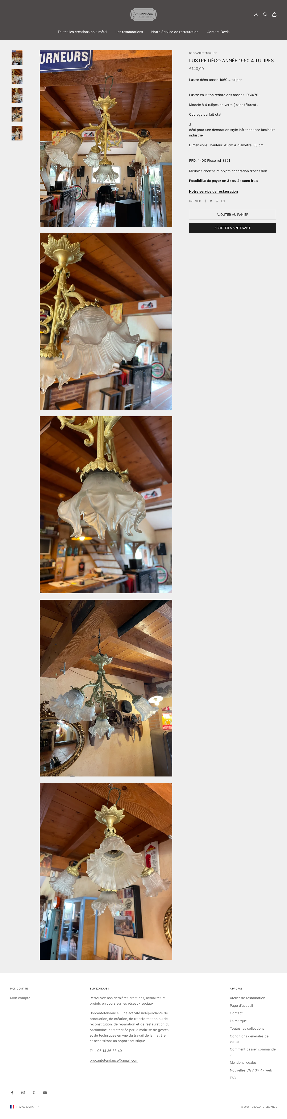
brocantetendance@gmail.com (114, 1060)
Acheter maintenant (233, 228)
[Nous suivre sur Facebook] (12, 1093)
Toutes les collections (247, 1028)
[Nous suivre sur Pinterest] (34, 1093)
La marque (238, 1021)
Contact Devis (218, 32)
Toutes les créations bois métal (82, 32)
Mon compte (20, 998)
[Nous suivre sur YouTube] (45, 1093)
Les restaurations (129, 32)
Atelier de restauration (247, 998)
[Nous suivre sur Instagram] (23, 1093)
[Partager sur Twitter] (211, 201)
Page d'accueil (241, 1005)
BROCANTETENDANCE (203, 53)
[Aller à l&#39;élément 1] (17, 58)
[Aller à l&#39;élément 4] (17, 114)
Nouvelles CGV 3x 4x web (251, 1070)
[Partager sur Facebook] (205, 201)
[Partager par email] (223, 201)
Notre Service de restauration (174, 32)
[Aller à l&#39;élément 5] (17, 133)
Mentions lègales (243, 1062)
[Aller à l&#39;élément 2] (17, 76)
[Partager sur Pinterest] (217, 201)
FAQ (233, 1078)
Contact (236, 1013)
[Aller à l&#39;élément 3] (17, 95)
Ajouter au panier (232, 215)
